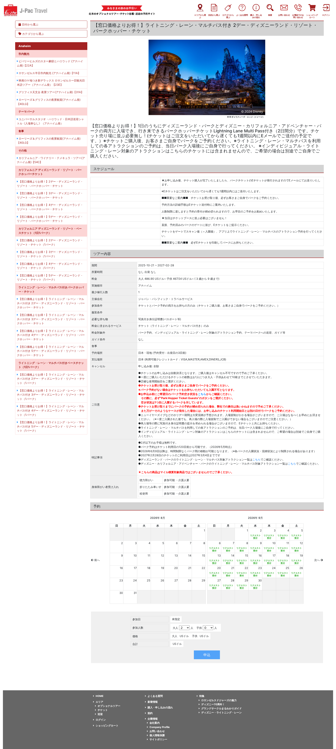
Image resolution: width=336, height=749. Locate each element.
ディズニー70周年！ (213, 704)
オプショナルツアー (109, 705)
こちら (202, 394)
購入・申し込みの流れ (160, 707)
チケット (103, 710)
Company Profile (160, 727)
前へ (97, 560)
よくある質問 (155, 696)
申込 (206, 655)
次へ (317, 560)
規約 (150, 713)
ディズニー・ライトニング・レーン (221, 712)
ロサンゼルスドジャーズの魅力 (219, 700)
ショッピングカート (107, 725)
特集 (201, 696)
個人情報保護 (157, 735)
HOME (99, 696)
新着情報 (153, 701)
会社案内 (155, 722)
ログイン (101, 719)
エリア (99, 701)
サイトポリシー (158, 739)
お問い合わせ (157, 731)
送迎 (100, 714)
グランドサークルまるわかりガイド (221, 708)
